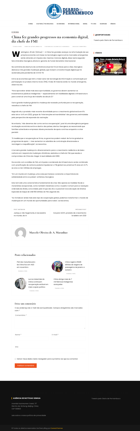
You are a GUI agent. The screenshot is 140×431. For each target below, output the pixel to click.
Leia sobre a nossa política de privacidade (29, 415)
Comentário (21, 315)
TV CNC (93, 24)
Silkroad (103, 24)
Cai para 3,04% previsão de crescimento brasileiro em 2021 (69, 214)
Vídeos (113, 24)
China (30, 24)
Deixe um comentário (79, 46)
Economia (61, 24)
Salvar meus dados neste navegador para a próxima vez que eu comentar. (47, 359)
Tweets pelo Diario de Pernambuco (108, 40)
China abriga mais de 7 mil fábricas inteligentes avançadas (63, 282)
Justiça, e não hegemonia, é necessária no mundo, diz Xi (30, 214)
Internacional (73, 24)
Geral (85, 24)
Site (16, 347)
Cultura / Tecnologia (44, 24)
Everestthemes (57, 428)
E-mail (55, 334)
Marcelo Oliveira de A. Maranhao (58, 46)
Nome (18, 334)
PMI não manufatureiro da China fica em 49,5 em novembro (26, 264)
